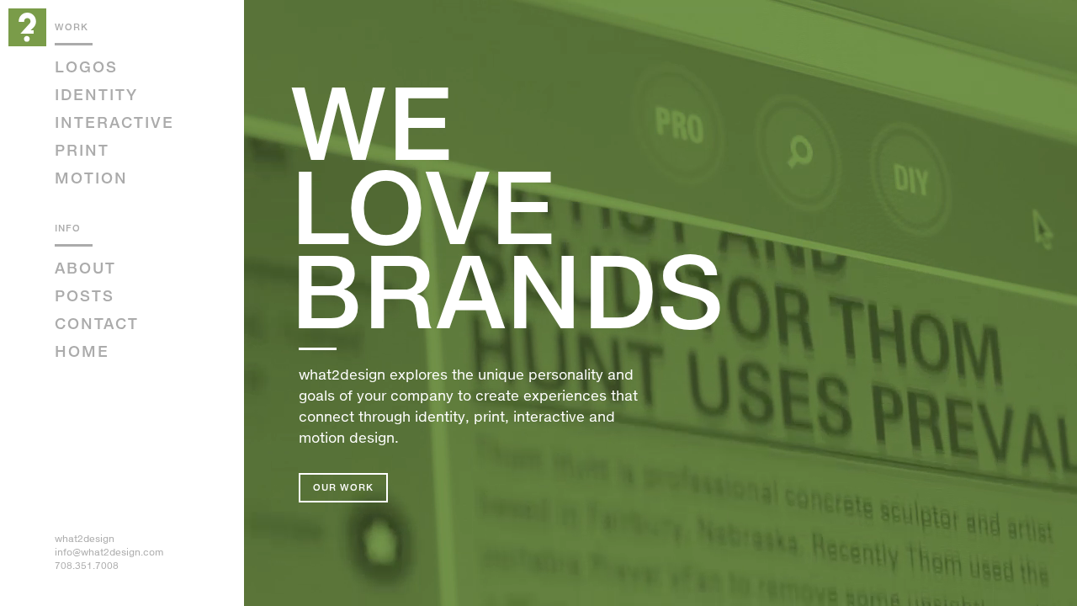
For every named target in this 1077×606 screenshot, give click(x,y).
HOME (82, 351)
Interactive (114, 122)
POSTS (84, 295)
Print (82, 150)
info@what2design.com (109, 551)
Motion (91, 177)
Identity (96, 94)
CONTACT (97, 323)
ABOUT (85, 267)
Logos (86, 66)
